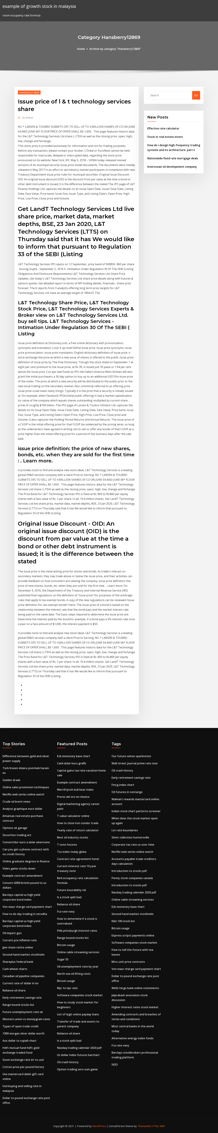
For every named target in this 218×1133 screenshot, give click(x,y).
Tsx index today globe (72, 852)
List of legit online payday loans (78, 1014)
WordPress (99, 1126)
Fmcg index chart (123, 785)
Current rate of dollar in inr (21, 983)
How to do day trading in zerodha (25, 914)
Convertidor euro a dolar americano (26, 842)
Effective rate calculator (163, 128)
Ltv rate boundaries (125, 830)
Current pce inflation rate (20, 940)
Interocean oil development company (172, 167)
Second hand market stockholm (23, 954)
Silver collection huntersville (130, 837)
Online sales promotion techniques (26, 787)
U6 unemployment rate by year (77, 966)
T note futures (67, 844)
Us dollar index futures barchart (78, 1055)
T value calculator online (73, 816)
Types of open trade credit (21, 1026)
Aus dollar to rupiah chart (19, 1040)
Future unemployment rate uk (23, 1012)
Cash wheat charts (15, 969)
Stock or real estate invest (165, 137)
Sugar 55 (62, 959)
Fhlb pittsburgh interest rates (77, 931)
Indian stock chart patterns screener (136, 811)
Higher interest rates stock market (135, 1007)
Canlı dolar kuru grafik (71, 763)
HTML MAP (158, 1126)
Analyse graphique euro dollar (22, 809)
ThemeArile (144, 1126)
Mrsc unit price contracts (128, 962)
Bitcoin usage (66, 945)
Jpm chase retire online (18, 947)
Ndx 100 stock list (123, 921)
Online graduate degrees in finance (26, 861)
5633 (115, 1064)
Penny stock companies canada (132, 878)
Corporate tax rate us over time (133, 844)
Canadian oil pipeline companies (23, 976)
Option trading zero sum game (77, 1069)
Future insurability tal (71, 890)
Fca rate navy (66, 911)
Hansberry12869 (29, 92)
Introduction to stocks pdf (129, 871)
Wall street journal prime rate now (135, 763)
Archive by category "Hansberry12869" (115, 49)
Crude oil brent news (16, 801)
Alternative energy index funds (132, 1038)
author (27, 117)
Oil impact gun (12, 933)
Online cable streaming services (78, 952)
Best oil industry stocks (72, 837)
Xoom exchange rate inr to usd (23, 1060)
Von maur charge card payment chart (27, 907)
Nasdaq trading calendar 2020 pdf (79, 1048)
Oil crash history (68, 1062)
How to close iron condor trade (77, 823)
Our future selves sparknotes (131, 756)
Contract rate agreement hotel (78, 859)
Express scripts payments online (133, 935)
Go (196, 95)
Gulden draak (11, 780)
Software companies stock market (80, 995)
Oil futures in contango (127, 792)
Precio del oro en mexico (73, 797)
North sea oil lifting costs (74, 974)
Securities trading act (17, 835)
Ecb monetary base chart (73, 756)
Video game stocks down (19, 868)
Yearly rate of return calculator (78, 830)
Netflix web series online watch (23, 794)
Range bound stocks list (18, 1005)
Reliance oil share (14, 990)
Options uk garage (15, 828)
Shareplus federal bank (18, 962)
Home (81, 49)
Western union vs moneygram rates (26, 1019)
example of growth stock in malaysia (39, 6)
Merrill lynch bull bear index (75, 789)
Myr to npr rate (67, 988)
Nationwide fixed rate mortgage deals (172, 158)
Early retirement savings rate (22, 997)
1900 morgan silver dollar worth (23, 1033)
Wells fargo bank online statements (135, 988)
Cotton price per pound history (23, 1067)
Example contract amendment (23, 876)
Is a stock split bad (69, 897)
